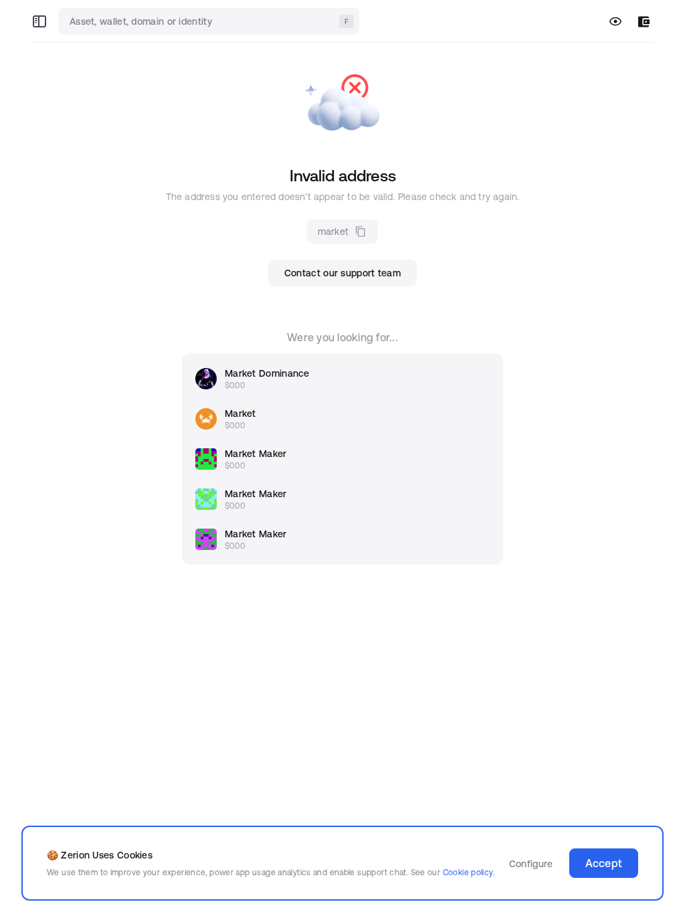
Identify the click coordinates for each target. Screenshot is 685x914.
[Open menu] (39, 21)
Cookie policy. (468, 872)
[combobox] (210, 21)
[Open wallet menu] (644, 21)
